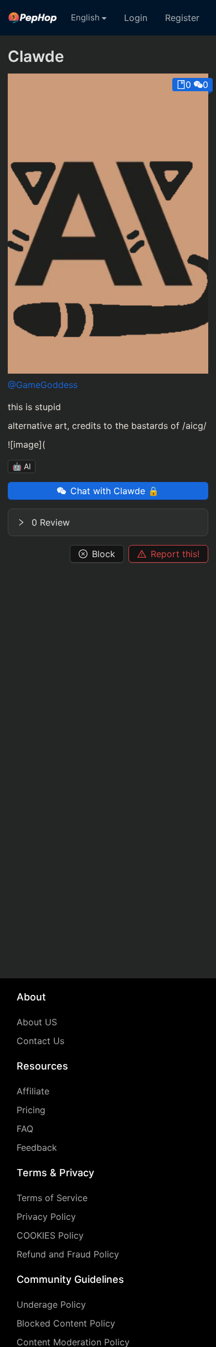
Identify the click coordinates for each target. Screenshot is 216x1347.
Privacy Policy (46, 1216)
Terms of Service (52, 1197)
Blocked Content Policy (66, 1323)
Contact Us (40, 1040)
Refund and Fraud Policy (68, 1254)
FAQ (25, 1128)
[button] (108, 522)
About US (37, 1022)
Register (182, 17)
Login (135, 17)
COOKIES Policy (50, 1235)
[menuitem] (33, 17)
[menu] (108, 17)
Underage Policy (51, 1304)
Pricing (31, 1109)
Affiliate (33, 1091)
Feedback (37, 1147)
